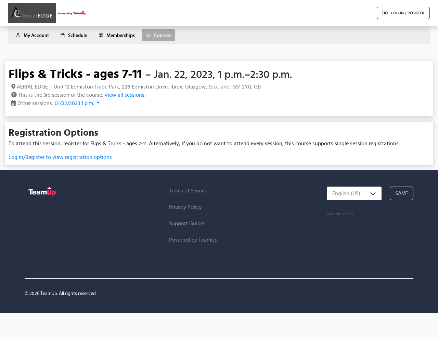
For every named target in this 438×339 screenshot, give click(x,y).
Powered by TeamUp (193, 239)
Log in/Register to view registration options (60, 157)
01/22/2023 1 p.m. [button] (75, 103)
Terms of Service (188, 190)
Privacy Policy (185, 207)
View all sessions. (124, 95)
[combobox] (354, 193)
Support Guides (187, 223)
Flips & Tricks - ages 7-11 (75, 73)
